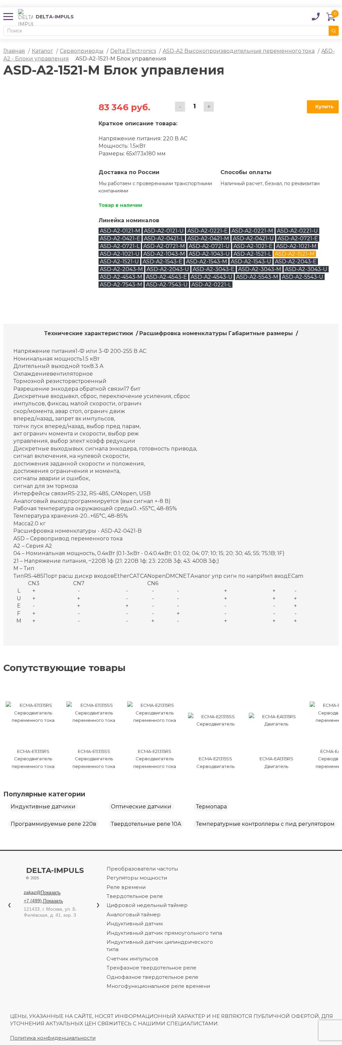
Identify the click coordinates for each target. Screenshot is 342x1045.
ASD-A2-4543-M (121, 277)
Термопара (211, 806)
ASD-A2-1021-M (296, 246)
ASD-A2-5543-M (257, 277)
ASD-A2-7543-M (121, 284)
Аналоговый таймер (134, 914)
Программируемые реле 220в (53, 824)
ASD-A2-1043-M (164, 254)
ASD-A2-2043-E (296, 261)
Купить (324, 107)
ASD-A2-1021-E (253, 246)
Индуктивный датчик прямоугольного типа (164, 933)
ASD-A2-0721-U (209, 246)
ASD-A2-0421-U (253, 238)
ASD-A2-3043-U (306, 269)
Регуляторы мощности (137, 878)
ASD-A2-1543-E (162, 261)
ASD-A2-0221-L (211, 284)
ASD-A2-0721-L (120, 246)
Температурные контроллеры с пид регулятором (265, 824)
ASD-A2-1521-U (119, 261)
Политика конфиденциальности (53, 1038)
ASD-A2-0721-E (298, 238)
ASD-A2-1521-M (295, 254)
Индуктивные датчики (43, 806)
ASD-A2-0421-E (120, 238)
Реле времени (126, 887)
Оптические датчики (141, 806)
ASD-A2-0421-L (164, 238)
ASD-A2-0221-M (252, 231)
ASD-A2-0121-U (164, 231)
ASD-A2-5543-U (302, 277)
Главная (14, 51)
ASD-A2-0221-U (297, 231)
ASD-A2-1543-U (251, 261)
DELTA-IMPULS (46, 16)
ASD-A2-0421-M (208, 238)
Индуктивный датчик (135, 923)
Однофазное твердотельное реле (152, 977)
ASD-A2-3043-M (259, 269)
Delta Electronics (133, 51)
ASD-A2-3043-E (213, 269)
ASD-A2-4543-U (211, 277)
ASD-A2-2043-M (121, 269)
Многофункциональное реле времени (158, 986)
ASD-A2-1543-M (206, 261)
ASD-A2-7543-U (167, 284)
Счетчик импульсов (132, 958)
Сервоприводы (82, 51)
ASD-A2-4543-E (166, 277)
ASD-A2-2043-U (168, 269)
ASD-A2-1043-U (209, 254)
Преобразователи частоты (142, 869)
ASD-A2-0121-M (120, 231)
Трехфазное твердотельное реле (151, 967)
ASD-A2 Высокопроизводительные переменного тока (239, 51)
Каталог (42, 51)
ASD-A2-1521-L (252, 254)
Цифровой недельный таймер (147, 905)
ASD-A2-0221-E (207, 231)
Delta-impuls (55, 873)
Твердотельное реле (135, 896)
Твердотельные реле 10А (146, 824)
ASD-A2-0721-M (164, 246)
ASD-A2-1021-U (120, 254)
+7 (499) (43, 900)
